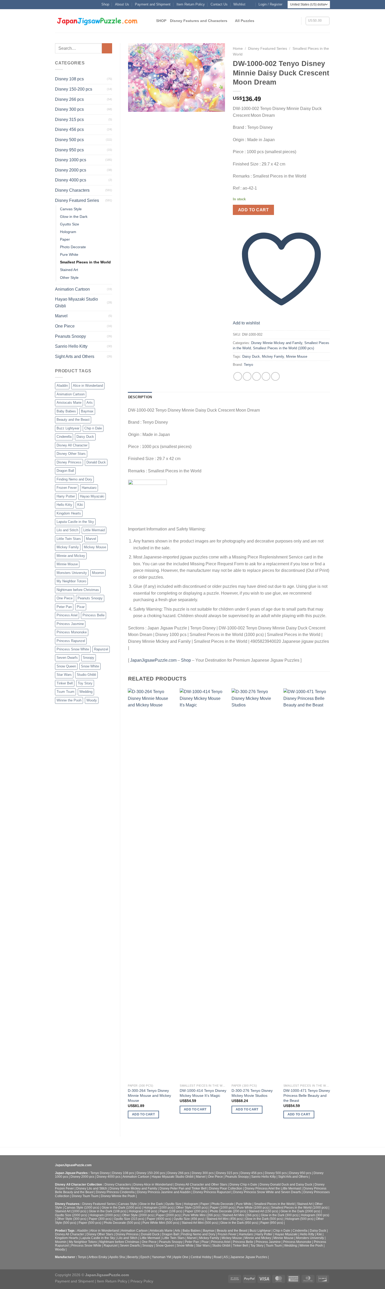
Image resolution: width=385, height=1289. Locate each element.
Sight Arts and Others (74, 356)
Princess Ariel (67, 615)
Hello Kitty (64, 505)
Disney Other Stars (71, 454)
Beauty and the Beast (73, 420)
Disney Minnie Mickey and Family (276, 343)
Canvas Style (71, 209)
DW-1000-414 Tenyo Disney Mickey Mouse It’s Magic (203, 1093)
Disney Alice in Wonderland (153, 1184)
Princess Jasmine (70, 624)
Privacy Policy (141, 1281)
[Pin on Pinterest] (266, 376)
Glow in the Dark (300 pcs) (280, 1215)
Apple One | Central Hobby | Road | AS (200, 1257)
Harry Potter (66, 496)
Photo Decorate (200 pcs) (228, 1211)
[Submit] (107, 48)
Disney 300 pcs (69, 109)
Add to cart (253, 210)
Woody (91, 700)
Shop (105, 4)
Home (238, 49)
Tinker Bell (65, 683)
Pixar (81, 607)
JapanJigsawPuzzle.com (153, 660)
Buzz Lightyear (68, 428)
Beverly (132, 1257)
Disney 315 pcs (69, 119)
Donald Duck (96, 462)
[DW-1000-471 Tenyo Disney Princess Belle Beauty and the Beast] (306, 884)
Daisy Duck (85, 437)
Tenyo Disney (100, 1173)
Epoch (145, 1257)
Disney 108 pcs (69, 79)
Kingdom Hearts (69, 513)
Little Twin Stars (69, 539)
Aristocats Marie (69, 403)
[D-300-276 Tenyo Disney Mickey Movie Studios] (255, 884)
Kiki (80, 505)
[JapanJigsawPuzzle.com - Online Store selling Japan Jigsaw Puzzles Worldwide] (97, 21)
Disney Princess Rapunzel (212, 1192)
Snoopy (88, 658)
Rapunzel (101, 649)
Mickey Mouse (95, 547)
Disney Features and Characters (198, 21)
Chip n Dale (93, 428)
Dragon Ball (65, 471)
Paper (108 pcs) (171, 1211)
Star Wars (64, 675)
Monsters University (72, 573)
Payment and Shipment (152, 4)
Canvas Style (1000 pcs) (81, 1207)
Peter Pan (64, 607)
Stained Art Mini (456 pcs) (224, 1219)
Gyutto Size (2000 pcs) (71, 1215)
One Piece (65, 326)
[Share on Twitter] (247, 376)
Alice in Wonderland (88, 386)
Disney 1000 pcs (70, 160)
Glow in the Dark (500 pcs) (264, 1219)
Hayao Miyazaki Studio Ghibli (76, 302)
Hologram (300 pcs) (315, 1215)
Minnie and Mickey (71, 556)
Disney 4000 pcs (70, 180)
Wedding (85, 692)
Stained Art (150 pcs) (263, 1211)
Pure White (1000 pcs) (253, 1207)
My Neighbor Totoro (71, 581)
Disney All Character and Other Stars (201, 1184)
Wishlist (239, 4)
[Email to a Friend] (256, 376)
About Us (122, 4)
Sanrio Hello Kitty (71, 346)
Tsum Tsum (65, 692)
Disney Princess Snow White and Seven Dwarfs (267, 1192)
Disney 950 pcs (69, 150)
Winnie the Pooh (69, 700)
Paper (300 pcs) (100, 1219)
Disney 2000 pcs (70, 170)
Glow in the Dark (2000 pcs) (300, 1211)
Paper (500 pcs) (90, 1223)
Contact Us (219, 4)
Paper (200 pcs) (196, 1211)
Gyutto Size (69, 224)
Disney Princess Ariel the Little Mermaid (273, 1188)
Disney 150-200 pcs (73, 89)
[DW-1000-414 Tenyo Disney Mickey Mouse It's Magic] (203, 884)
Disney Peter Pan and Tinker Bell (183, 1188)
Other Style (69, 277)
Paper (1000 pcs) (222, 1207)
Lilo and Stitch (67, 530)
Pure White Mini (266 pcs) (201, 1215)
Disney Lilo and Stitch (91, 1188)
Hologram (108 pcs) (143, 1211)
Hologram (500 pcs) (299, 1219)
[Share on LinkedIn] (275, 376)
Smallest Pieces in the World (85, 262)
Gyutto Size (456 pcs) (189, 1219)
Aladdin (62, 386)
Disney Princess (69, 462)
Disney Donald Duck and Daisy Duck (286, 1184)
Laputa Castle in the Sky (75, 522)
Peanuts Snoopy (70, 336)
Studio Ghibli (86, 675)
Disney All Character (72, 445)
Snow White (90, 666)
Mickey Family (68, 547)
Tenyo (248, 365)
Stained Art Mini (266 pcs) (240, 1215)
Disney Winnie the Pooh (118, 1196)
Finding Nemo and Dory (74, 479)
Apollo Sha (117, 1257)
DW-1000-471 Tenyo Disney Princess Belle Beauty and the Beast (306, 1095)
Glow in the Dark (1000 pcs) (121, 1207)
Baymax (87, 411)
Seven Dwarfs (67, 658)
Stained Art (69, 270)
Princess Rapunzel (71, 641)
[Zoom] (135, 105)
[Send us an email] (250, 4)
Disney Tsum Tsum (85, 1196)
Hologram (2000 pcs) (105, 1215)
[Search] (150, 21)
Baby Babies (66, 411)
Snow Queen (66, 666)
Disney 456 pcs (69, 129)
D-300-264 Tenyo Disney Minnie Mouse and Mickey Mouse (149, 1095)
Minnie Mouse (67, 564)
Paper (65, 239)
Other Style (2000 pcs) (138, 1215)
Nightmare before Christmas (78, 590)
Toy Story (85, 683)
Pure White (69, 254)
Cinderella (64, 437)
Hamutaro (89, 488)
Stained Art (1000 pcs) (70, 1211)
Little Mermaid (94, 530)
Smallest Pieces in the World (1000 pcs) (283, 348)
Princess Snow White (73, 649)
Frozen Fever (67, 488)
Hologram (68, 232)
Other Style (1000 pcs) (192, 1207)
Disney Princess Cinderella (115, 1192)
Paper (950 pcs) (271, 1223)
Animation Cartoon (72, 289)
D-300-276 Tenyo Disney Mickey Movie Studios (252, 1093)
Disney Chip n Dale (243, 1184)
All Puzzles (244, 21)
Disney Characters (72, 190)
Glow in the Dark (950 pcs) (239, 1223)
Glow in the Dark (73, 216)
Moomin (98, 573)
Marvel (61, 316)
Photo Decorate (73, 247)
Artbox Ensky (98, 1257)
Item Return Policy (191, 4)
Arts (89, 403)
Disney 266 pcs (69, 99)
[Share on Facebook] (237, 376)
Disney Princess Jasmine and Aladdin (164, 1192)
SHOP (161, 21)
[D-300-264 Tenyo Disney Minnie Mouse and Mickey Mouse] (151, 884)
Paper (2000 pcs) (168, 1215)
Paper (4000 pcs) (159, 1219)
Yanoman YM (161, 1257)
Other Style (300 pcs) (71, 1219)
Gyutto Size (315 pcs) (129, 1219)
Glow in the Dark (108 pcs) (107, 1211)
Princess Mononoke (72, 632)
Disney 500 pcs (69, 139)
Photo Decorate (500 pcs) (122, 1223)
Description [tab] (140, 397)
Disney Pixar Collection (225, 1188)
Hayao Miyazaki (92, 496)
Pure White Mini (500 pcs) (160, 1223)
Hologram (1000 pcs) (159, 1207)
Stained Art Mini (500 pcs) (200, 1223)
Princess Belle (93, 615)
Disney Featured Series (77, 200)
